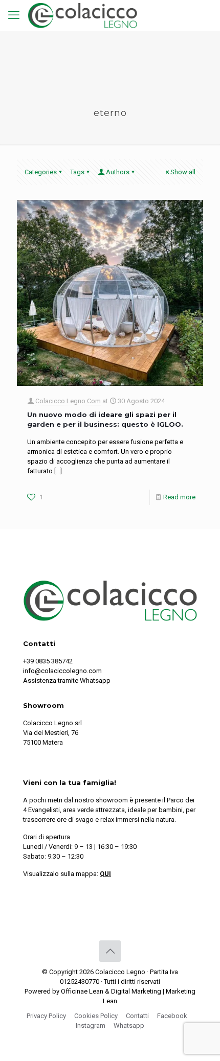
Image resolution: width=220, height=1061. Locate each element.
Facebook (172, 1016)
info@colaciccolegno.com (62, 671)
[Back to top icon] (110, 951)
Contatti (137, 1016)
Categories (41, 172)
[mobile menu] (14, 15)
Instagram (90, 1025)
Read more (179, 497)
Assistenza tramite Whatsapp (67, 680)
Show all (182, 172)
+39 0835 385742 (48, 661)
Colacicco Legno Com (68, 401)
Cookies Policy (96, 1016)
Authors (117, 172)
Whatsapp (129, 1025)
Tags (77, 172)
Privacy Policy (46, 1016)
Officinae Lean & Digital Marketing (111, 991)
